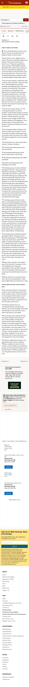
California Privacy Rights (10, 612)
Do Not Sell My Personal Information (14, 614)
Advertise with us (7, 605)
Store (4, 584)
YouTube (5, 669)
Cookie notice (6, 616)
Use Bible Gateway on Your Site (11, 603)
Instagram (5, 660)
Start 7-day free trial (10, 405)
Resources (10, 31)
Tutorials (5, 601)
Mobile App (5, 581)
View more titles (14, 500)
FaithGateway (6, 629)
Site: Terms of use (7, 619)
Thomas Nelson (7, 643)
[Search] (26, 19)
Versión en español (8, 677)
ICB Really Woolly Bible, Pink (12, 483)
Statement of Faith (8, 579)
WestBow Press (7, 645)
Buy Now (8, 467)
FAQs (4, 599)
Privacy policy (6, 610)
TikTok (4, 664)
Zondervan (5, 647)
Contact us (5, 607)
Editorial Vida (6, 640)
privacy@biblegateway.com (8, 564)
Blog (3, 586)
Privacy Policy (7, 562)
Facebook (5, 658)
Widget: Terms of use (8, 621)
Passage (3, 31)
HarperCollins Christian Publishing (12, 636)
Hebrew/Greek (19, 31)
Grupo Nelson (6, 638)
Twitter (4, 666)
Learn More (8, 409)
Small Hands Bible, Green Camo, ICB (14, 456)
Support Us (5, 590)
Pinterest (5, 662)
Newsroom (5, 588)
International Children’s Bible (13, 368)
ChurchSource (6, 634)
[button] (26, 3)
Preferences (6, 679)
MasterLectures (7, 649)
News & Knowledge (8, 577)
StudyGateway (6, 631)
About (4, 575)
